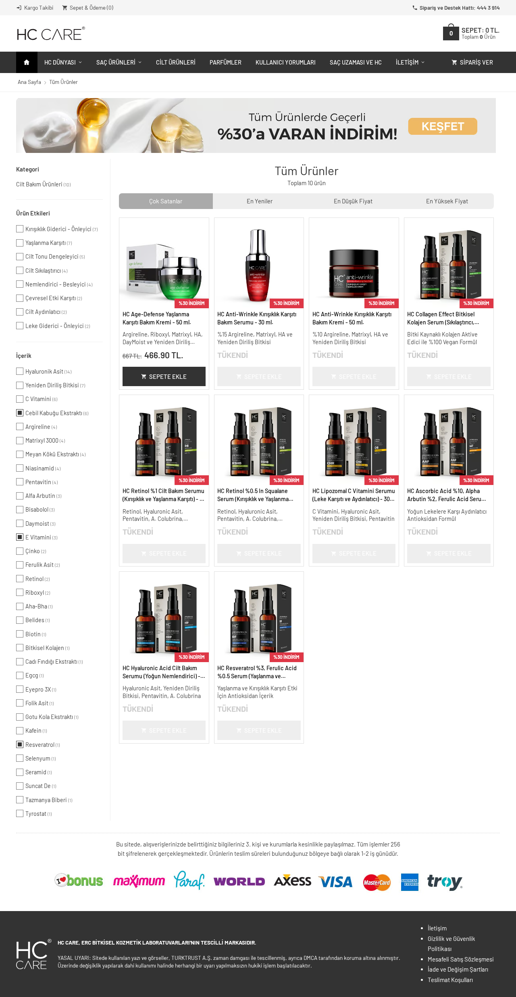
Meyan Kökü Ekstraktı (55, 454)
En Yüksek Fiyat (447, 201)
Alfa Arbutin (43, 495)
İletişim (407, 62)
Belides (37, 620)
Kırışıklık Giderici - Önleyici (61, 229)
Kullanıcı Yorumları (286, 62)
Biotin (35, 634)
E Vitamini (41, 537)
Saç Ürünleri (115, 62)
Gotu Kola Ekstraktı (51, 716)
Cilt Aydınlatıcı (46, 311)
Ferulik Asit (42, 564)
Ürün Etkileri (33, 213)
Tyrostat (38, 813)
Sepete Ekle (168, 376)
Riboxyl (37, 592)
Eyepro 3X (40, 689)
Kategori (27, 169)
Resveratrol (42, 744)
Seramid (38, 772)
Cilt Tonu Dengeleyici (55, 256)
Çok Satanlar (165, 201)
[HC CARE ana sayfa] (50, 33)
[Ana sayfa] (26, 62)
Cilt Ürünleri (176, 62)
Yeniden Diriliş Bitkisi (55, 385)
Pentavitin (41, 482)
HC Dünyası (60, 62)
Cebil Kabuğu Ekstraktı (56, 413)
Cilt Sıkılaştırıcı (46, 270)
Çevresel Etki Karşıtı (53, 298)
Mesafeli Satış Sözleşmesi (461, 959)
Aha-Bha (38, 606)
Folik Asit (39, 703)
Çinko (35, 551)
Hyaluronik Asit (48, 371)
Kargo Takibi (38, 7)
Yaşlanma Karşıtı (48, 242)
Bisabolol (39, 509)
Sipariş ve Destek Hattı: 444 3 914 (460, 7)
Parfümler (225, 62)
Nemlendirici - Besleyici (58, 284)
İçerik (23, 355)
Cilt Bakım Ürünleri (43, 184)
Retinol (37, 578)
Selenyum (40, 758)
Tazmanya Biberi (48, 799)
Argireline (41, 426)
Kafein (36, 730)
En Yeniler (260, 201)
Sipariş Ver (476, 62)
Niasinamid (42, 468)
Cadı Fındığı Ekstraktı (54, 661)
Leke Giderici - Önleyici (57, 325)
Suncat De (40, 785)
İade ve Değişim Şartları (458, 969)
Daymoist (40, 523)
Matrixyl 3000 (45, 440)
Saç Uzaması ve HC (356, 62)
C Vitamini (41, 398)
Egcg (34, 675)
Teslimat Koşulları (450, 979)
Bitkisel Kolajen (47, 647)
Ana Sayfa (29, 81)
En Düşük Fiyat (353, 201)
